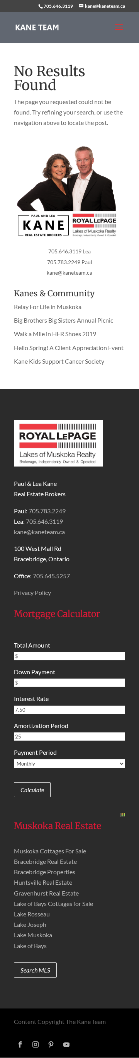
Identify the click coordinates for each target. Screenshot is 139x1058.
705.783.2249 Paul (69, 262)
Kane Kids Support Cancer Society (59, 361)
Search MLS (35, 970)
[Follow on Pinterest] (51, 1044)
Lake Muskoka (33, 934)
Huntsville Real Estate (43, 882)
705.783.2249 (47, 510)
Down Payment (34, 671)
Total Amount (32, 645)
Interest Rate (31, 698)
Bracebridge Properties (44, 871)
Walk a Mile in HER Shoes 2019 (55, 333)
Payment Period (35, 752)
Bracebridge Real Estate (45, 861)
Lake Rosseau (32, 914)
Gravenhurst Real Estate (46, 893)
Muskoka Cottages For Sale (50, 851)
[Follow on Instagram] (35, 1044)
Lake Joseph (30, 924)
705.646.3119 (58, 6)
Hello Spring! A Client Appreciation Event (69, 347)
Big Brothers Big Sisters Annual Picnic (63, 320)
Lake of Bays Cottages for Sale (53, 903)
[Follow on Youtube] (66, 1044)
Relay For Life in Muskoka (47, 306)
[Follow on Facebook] (20, 1044)
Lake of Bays (30, 945)
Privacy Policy (32, 592)
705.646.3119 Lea (69, 251)
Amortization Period (41, 725)
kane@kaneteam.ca (69, 272)
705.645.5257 (51, 575)
